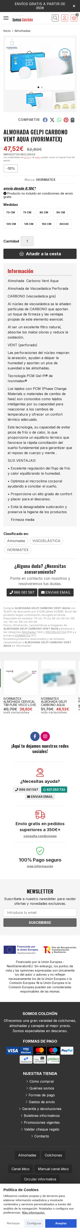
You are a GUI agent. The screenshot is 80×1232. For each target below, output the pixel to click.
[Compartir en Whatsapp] (59, 120)
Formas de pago (42, 1095)
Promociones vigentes (42, 1122)
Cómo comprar (41, 1081)
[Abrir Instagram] (45, 736)
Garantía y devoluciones (41, 1109)
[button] (38, 87)
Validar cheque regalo (41, 1129)
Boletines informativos (42, 1115)
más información (40, 866)
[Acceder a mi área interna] (64, 18)
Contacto (41, 1136)
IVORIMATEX (22, 635)
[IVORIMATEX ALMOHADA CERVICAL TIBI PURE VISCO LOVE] (21, 678)
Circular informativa (40, 1179)
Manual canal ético (53, 1169)
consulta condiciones (40, 836)
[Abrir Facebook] (35, 736)
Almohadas (29, 632)
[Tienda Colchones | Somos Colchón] (22, 18)
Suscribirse (40, 922)
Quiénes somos (41, 1088)
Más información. (33, 1212)
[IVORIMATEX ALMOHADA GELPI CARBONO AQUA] (58, 678)
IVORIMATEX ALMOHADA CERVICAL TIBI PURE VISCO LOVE (19, 702)
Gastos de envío (42, 1102)
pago (37, 157)
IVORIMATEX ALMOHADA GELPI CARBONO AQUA (54, 702)
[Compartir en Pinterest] (66, 120)
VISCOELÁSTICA (55, 632)
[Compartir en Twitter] (52, 120)
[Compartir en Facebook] (44, 120)
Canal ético (20, 1169)
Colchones (53, 1155)
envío (27, 157)
